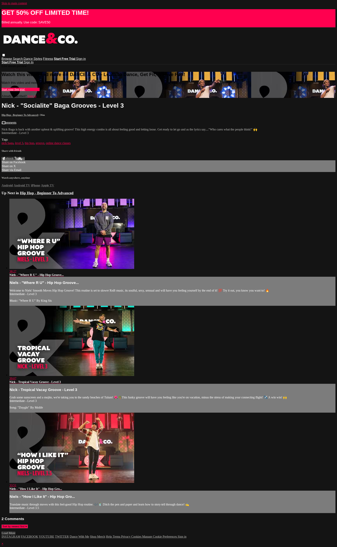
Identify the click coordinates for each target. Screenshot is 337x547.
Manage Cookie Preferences (160, 536)
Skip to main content (14, 3)
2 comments (9, 122)
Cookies (136, 536)
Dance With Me (79, 536)
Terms (117, 536)
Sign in (81, 58)
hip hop (29, 143)
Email (21, 158)
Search (18, 58)
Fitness (48, 58)
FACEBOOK (29, 536)
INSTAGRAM (11, 536)
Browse (7, 58)
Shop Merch (97, 536)
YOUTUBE (46, 536)
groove (40, 143)
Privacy (126, 536)
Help (109, 536)
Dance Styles (33, 58)
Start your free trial (13, 89)
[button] (3, 55)
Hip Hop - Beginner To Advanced (20, 114)
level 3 (19, 143)
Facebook (8, 158)
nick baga (7, 143)
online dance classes (58, 143)
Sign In (29, 62)
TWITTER (62, 536)
